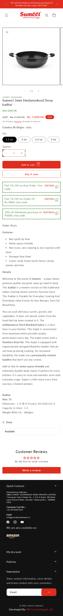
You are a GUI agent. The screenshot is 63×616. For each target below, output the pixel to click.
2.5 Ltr (39, 139)
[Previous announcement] (6, 4)
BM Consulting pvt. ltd (40, 609)
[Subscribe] (48, 592)
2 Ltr (24, 139)
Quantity (6, 146)
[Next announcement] (57, 4)
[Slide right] (38, 91)
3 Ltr (53, 139)
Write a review (31, 470)
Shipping (17, 121)
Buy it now (31, 174)
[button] (6, 15)
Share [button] (9, 422)
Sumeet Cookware (35, 606)
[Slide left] (24, 91)
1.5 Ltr (9, 139)
